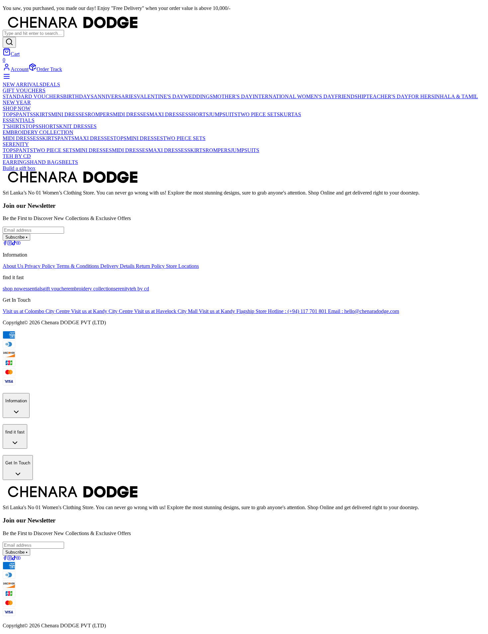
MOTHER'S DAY (233, 96)
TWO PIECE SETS (258, 114)
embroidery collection (91, 288)
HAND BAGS (46, 162)
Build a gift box (19, 168)
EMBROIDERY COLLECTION (38, 132)
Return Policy (151, 266)
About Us (14, 266)
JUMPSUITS (223, 114)
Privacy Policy (40, 266)
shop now (13, 288)
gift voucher (55, 288)
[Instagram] (9, 243)
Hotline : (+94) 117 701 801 (298, 311)
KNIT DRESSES (78, 126)
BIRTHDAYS (78, 96)
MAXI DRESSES (168, 114)
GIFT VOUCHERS (24, 90)
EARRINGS (16, 162)
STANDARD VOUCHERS (33, 96)
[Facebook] (5, 243)
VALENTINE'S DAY (160, 96)
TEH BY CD (17, 156)
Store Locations (182, 266)
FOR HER (419, 96)
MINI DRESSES (69, 114)
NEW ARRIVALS (22, 84)
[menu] (7, 78)
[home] (244, 23)
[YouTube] (18, 243)
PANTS (24, 114)
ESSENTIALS (19, 120)
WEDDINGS (198, 96)
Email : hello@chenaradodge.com (363, 311)
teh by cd (139, 288)
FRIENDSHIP (350, 96)
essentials (33, 288)
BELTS (70, 162)
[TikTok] (14, 243)
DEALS (51, 84)
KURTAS (290, 114)
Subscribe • (16, 237)
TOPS (9, 114)
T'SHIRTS (14, 126)
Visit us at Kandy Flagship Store (233, 311)
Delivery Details (118, 266)
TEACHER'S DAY (387, 96)
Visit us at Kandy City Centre (102, 311)
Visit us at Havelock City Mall (166, 311)
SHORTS (198, 114)
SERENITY (16, 144)
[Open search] (9, 42)
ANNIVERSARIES (115, 96)
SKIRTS (42, 114)
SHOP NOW (17, 108)
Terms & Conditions (78, 266)
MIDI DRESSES (131, 114)
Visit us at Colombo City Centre (37, 311)
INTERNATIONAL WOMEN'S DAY (294, 96)
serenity (122, 288)
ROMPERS (100, 114)
